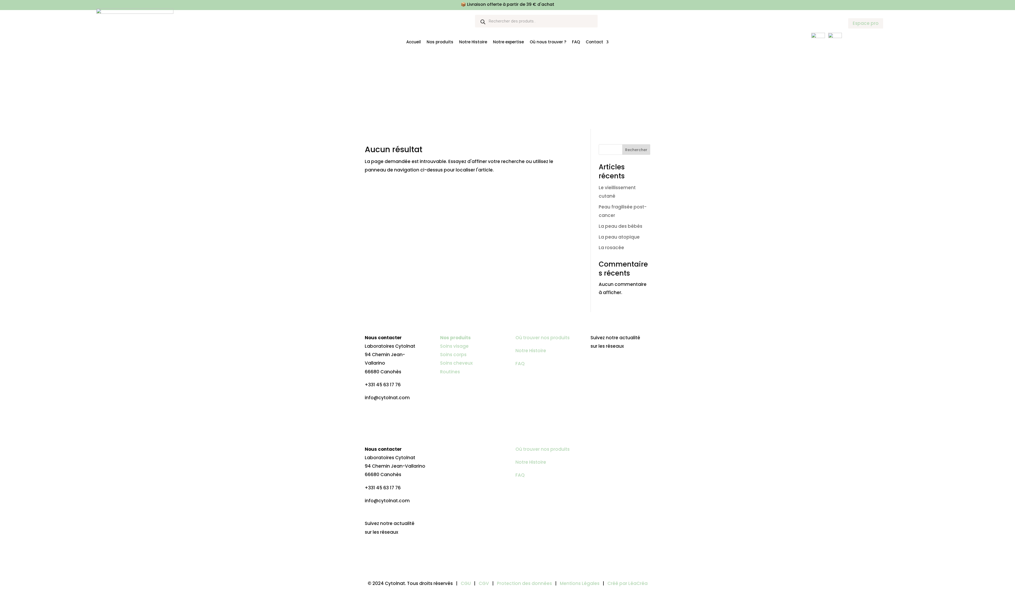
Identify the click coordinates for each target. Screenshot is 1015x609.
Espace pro (866, 23)
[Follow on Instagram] (605, 362)
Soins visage (454, 346)
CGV (484, 583)
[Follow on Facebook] (594, 362)
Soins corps (453, 354)
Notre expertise (508, 42)
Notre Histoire (473, 42)
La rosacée (611, 247)
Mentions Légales (580, 583)
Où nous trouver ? (548, 42)
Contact (594, 42)
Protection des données (524, 583)
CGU (466, 583)
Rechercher (636, 149)
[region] (69, 564)
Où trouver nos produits (542, 337)
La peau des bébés (620, 226)
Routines (450, 372)
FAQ (576, 42)
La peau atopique (619, 237)
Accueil (413, 42)
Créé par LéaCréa (627, 583)
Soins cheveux (456, 363)
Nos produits (440, 42)
